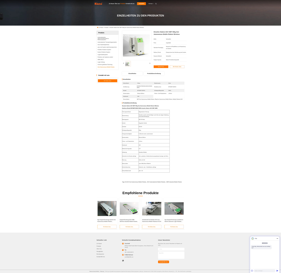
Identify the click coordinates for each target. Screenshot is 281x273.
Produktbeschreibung (154, 73)
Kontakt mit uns (130, 3)
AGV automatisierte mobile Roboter (156, 182)
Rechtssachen (100, 254)
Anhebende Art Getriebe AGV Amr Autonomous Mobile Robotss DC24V (151, 220)
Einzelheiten (132, 73)
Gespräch (141, 3)
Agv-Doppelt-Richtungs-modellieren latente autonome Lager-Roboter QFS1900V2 (174, 220)
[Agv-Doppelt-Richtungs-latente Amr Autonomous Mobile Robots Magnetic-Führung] (106, 208)
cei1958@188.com (129, 257)
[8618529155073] (123, 261)
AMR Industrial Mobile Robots (174, 182)
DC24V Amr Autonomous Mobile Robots (135, 182)
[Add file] (252, 270)
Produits (122, 3)
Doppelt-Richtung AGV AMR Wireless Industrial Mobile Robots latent (128, 220)
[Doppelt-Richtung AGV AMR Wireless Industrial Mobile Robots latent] (129, 208)
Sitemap (102, 271)
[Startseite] (98, 3)
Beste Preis (161, 66)
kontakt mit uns (163, 262)
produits (99, 246)
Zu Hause (111, 3)
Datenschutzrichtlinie (94, 271)
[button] (99, 212)
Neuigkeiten (100, 251)
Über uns (117, 3)
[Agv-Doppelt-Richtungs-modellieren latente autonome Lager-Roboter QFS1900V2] (174, 208)
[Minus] (277, 238)
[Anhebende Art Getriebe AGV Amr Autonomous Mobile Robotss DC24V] (151, 208)
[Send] (277, 270)
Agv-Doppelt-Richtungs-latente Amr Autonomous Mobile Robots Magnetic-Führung (106, 220)
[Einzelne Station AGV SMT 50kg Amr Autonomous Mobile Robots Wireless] (136, 45)
